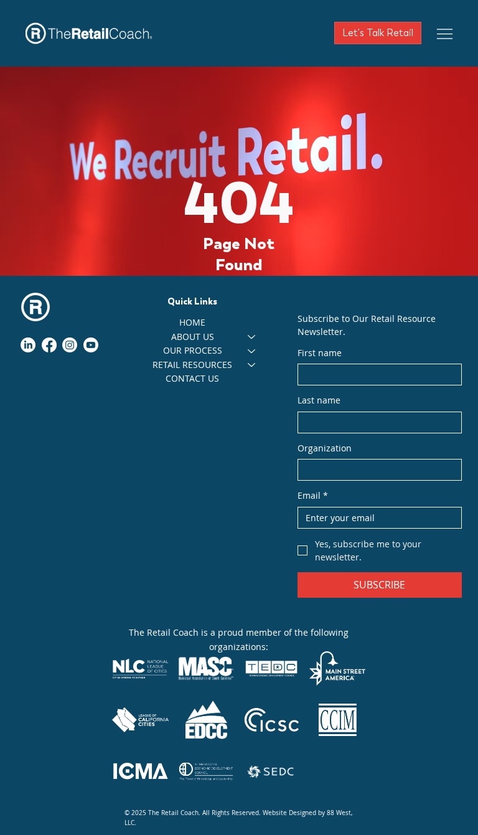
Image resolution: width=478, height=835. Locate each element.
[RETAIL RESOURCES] (252, 365)
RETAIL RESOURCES (192, 364)
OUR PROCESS (192, 350)
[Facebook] (49, 344)
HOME (192, 322)
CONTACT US (192, 378)
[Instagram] (69, 344)
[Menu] (445, 33)
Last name (319, 400)
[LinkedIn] (28, 344)
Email (313, 495)
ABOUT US (192, 336)
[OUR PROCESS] (252, 350)
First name (320, 353)
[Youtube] (90, 344)
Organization (325, 448)
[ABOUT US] (252, 337)
